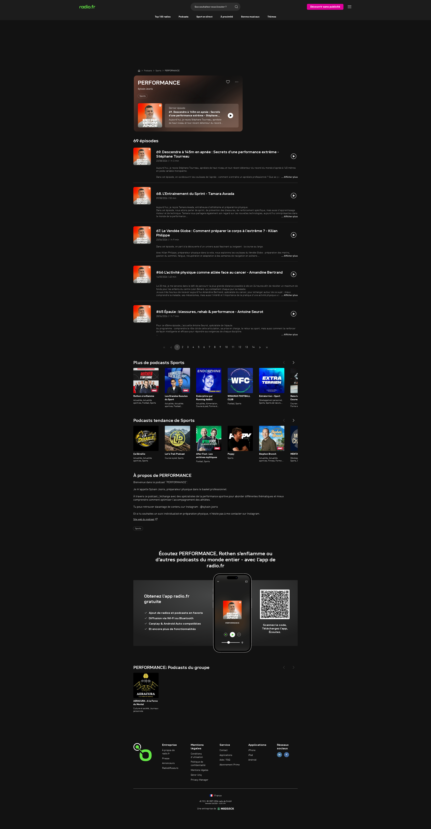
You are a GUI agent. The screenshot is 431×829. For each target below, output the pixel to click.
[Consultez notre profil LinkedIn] (279, 754)
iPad (250, 755)
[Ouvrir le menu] (349, 7)
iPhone (251, 750)
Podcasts (183, 17)
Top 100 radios (163, 17)
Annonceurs (168, 763)
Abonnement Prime (230, 765)
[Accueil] (139, 70)
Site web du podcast (143, 519)
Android (252, 760)
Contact (224, 750)
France (218, 796)
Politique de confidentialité (198, 763)
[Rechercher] (236, 7)
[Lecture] (230, 115)
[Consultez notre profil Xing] (286, 754)
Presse (165, 758)
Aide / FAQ (225, 760)
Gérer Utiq (196, 775)
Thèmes (272, 17)
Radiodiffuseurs (170, 768)
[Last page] (266, 347)
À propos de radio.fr (168, 752)
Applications (226, 755)
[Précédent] (284, 361)
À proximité (227, 17)
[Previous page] (171, 347)
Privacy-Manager (199, 780)
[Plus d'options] (237, 82)
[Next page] (260, 347)
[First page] (164, 347)
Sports (143, 96)
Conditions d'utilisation (197, 755)
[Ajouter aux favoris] (228, 81)
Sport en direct (204, 17)
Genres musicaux (250, 17)
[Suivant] (294, 361)
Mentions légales (199, 770)
